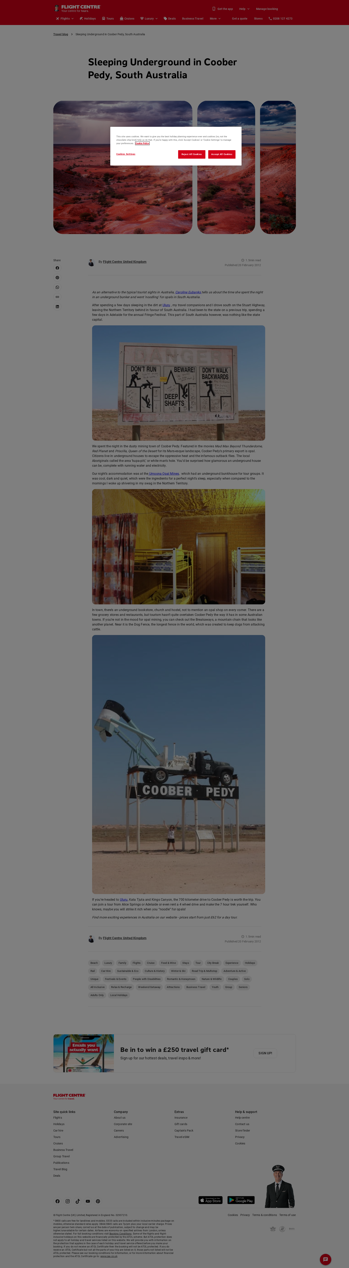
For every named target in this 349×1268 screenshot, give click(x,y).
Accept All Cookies (221, 154)
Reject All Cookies (192, 154)
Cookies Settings (125, 154)
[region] (176, 146)
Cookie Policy (142, 143)
